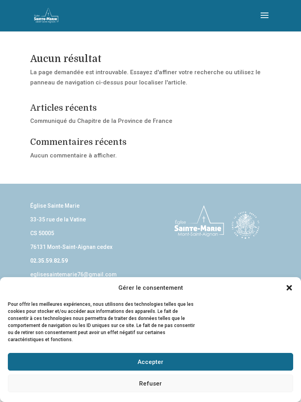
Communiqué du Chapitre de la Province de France (101, 120)
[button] (289, 288)
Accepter (150, 361)
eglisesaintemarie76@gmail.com (73, 274)
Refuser (150, 383)
